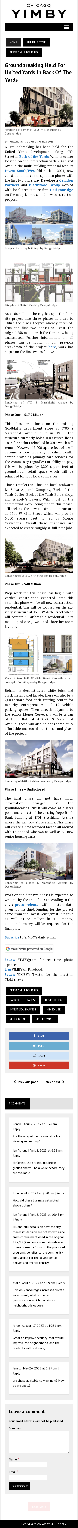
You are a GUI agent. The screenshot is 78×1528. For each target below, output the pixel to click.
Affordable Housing (24, 990)
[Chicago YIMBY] (39, 11)
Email (13, 1472)
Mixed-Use (54, 1009)
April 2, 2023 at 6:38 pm (46, 1150)
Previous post (28, 1082)
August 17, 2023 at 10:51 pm (42, 1326)
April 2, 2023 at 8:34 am (40, 1124)
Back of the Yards (34, 156)
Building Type (36, 42)
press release (27, 904)
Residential (18, 1019)
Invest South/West (20, 170)
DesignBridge (61, 189)
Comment (15, 1428)
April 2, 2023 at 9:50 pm (37, 1193)
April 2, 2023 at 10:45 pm (47, 1214)
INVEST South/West (23, 1009)
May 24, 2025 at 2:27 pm (40, 1368)
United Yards (45, 1019)
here (52, 347)
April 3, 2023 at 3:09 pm (38, 1283)
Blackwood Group (44, 185)
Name (13, 1459)
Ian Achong (16, 141)
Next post (53, 1082)
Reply (16, 1129)
